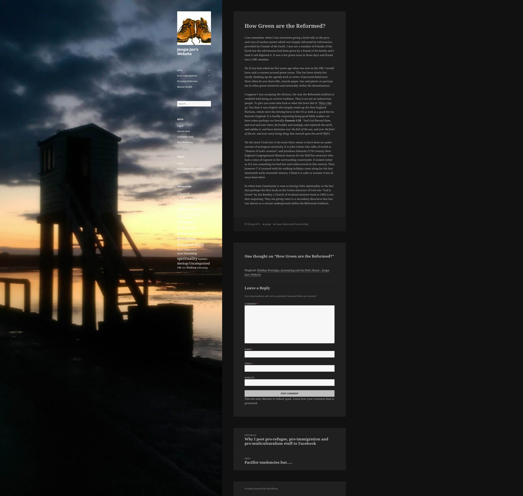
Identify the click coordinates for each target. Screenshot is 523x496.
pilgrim (191, 233)
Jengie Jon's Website (187, 51)
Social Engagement (187, 249)
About (180, 163)
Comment (252, 303)
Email (249, 363)
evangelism (184, 200)
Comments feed (185, 136)
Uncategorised (199, 263)
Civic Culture (199, 194)
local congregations (187, 75)
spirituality (187, 258)
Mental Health (184, 86)
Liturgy (205, 209)
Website (249, 377)
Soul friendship (187, 253)
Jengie (268, 224)
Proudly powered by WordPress (261, 488)
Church (183, 194)
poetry (201, 233)
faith (196, 199)
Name (249, 349)
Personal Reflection (187, 81)
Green (204, 199)
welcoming (202, 267)
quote (208, 234)
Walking (191, 267)
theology (183, 263)
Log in (180, 125)
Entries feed (183, 131)
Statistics (202, 258)
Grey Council (185, 204)
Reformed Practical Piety (295, 224)
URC (179, 267)
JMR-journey (189, 209)
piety (180, 70)
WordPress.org (185, 142)
